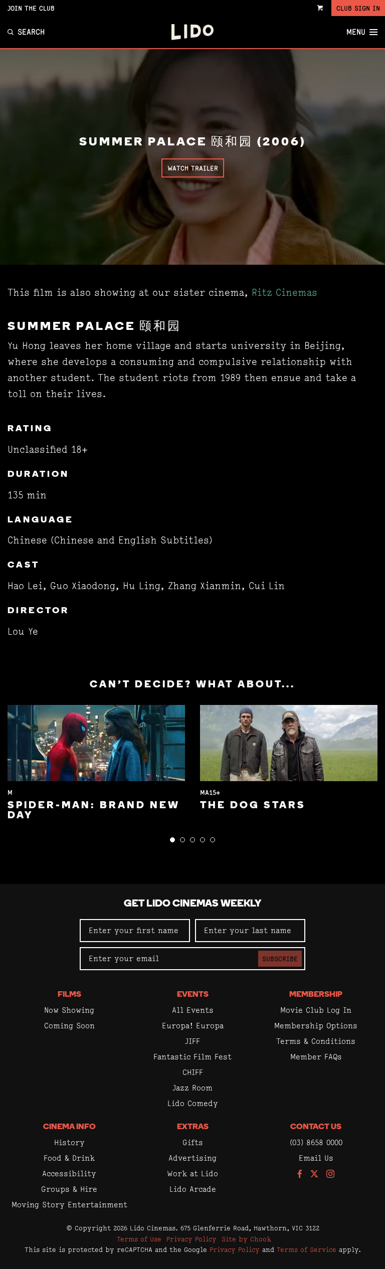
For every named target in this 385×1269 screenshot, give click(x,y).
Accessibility (69, 1173)
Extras (193, 1127)
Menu (355, 32)
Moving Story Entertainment (69, 1204)
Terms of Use (139, 1239)
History (69, 1142)
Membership (315, 995)
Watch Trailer (192, 168)
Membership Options (315, 1025)
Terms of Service (306, 1249)
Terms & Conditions (315, 1041)
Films (69, 995)
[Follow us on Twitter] (314, 1174)
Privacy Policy (191, 1239)
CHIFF (192, 1072)
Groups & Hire (69, 1189)
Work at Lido (192, 1173)
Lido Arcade (192, 1189)
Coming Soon (69, 1025)
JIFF (192, 1041)
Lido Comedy (192, 1103)
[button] (172, 839)
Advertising (192, 1158)
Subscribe (280, 959)
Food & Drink (69, 1158)
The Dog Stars (253, 806)
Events (193, 995)
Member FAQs (316, 1056)
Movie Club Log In (315, 1010)
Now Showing (69, 1010)
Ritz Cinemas (284, 292)
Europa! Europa (193, 1025)
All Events (193, 1010)
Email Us (316, 1158)
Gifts (192, 1142)
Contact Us (315, 1127)
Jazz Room (192, 1088)
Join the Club (31, 8)
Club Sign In (358, 8)
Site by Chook (246, 1239)
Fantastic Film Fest (192, 1056)
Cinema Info (69, 1127)
